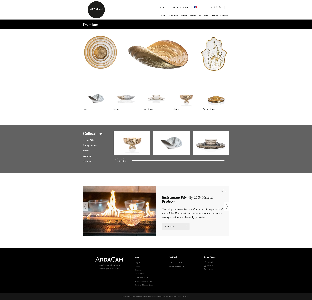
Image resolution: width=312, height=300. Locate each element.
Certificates (138, 270)
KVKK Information (141, 277)
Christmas (87, 161)
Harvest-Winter (89, 140)
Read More (169, 226)
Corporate (138, 262)
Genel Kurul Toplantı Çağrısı (144, 285)
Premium (87, 155)
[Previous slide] (117, 161)
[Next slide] (123, 161)
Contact (137, 266)
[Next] (226, 206)
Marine (86, 150)
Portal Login (161, 7)
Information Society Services (144, 281)
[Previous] (85, 206)
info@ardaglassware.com (177, 266)
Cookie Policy (139, 274)
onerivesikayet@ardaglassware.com (178, 296)
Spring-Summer (90, 145)
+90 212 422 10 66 (181, 7)
